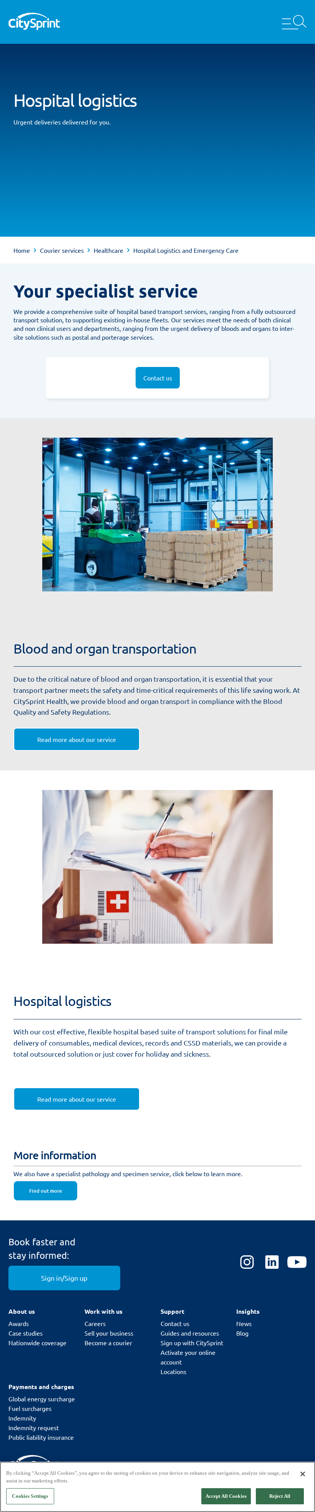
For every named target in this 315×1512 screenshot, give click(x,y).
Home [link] (21, 250)
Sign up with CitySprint (192, 1342)
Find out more (45, 1190)
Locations (173, 1371)
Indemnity (22, 1418)
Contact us (175, 1323)
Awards (18, 1323)
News (244, 1323)
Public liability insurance (41, 1437)
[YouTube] (297, 1262)
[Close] (302, 1474)
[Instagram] (247, 1262)
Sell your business (109, 1333)
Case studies (25, 1333)
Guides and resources (190, 1333)
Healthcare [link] (108, 250)
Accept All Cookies (226, 1496)
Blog (242, 1333)
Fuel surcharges (29, 1408)
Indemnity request (33, 1427)
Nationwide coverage (37, 1342)
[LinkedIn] (272, 1262)
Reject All (279, 1496)
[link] (76, 739)
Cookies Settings (30, 1496)
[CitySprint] (34, 22)
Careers (95, 1323)
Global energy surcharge (41, 1398)
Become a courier (108, 1342)
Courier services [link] (62, 250)
